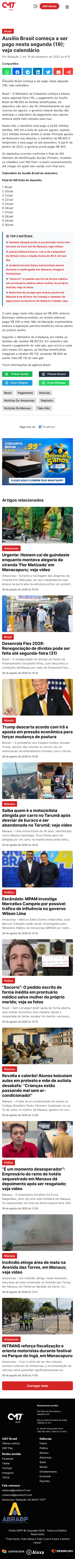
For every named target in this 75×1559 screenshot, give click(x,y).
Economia (45, 1476)
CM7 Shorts (49, 6)
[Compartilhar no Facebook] (17, 71)
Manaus (9, 804)
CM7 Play (7, 1448)
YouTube (7, 1468)
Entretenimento (48, 1471)
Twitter (6, 1463)
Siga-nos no (27, 427)
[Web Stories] (35, 6)
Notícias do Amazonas (19, 400)
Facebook (7, 1458)
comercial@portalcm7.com (17, 1494)
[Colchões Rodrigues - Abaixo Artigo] (37, 461)
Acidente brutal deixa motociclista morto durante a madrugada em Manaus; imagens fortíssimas (35, 269)
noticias (44, 393)
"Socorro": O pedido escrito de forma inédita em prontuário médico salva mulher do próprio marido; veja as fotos (37, 283)
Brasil (8, 31)
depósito (47, 400)
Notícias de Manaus (17, 408)
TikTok (6, 1477)
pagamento (25, 393)
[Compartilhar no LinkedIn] (37, 71)
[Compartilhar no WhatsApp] (6, 71)
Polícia (8, 980)
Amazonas (11, 548)
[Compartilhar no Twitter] (47, 71)
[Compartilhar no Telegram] (27, 71)
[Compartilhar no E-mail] (58, 71)
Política (9, 892)
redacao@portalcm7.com (16, 1490)
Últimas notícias (11, 1443)
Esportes (45, 1480)
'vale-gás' (43, 408)
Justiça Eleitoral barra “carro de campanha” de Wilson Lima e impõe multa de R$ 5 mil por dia (36, 256)
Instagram (8, 1472)
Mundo (9, 720)
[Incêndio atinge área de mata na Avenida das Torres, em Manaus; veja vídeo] (37, 1232)
